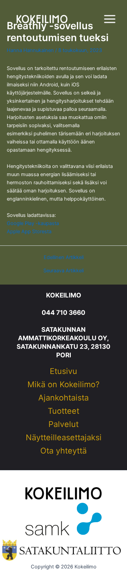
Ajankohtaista (63, 398)
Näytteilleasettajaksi (64, 437)
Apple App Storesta (29, 231)
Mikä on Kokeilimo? (63, 384)
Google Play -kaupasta (33, 223)
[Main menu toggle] (109, 19)
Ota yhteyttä (63, 451)
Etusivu (63, 371)
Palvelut (63, 424)
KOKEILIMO (63, 295)
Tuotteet (63, 411)
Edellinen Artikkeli (64, 257)
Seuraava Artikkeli (63, 270)
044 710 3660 (63, 313)
